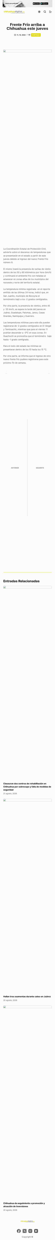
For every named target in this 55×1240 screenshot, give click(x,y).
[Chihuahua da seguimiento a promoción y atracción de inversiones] (27, 1102)
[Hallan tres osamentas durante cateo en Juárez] (27, 895)
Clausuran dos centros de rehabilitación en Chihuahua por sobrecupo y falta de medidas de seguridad (27, 786)
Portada (36, 35)
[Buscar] (45, 12)
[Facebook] (19, 1231)
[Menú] (50, 11)
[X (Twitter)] (24, 1231)
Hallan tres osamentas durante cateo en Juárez (27, 996)
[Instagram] (30, 1231)
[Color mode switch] (39, 11)
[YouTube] (36, 1231)
